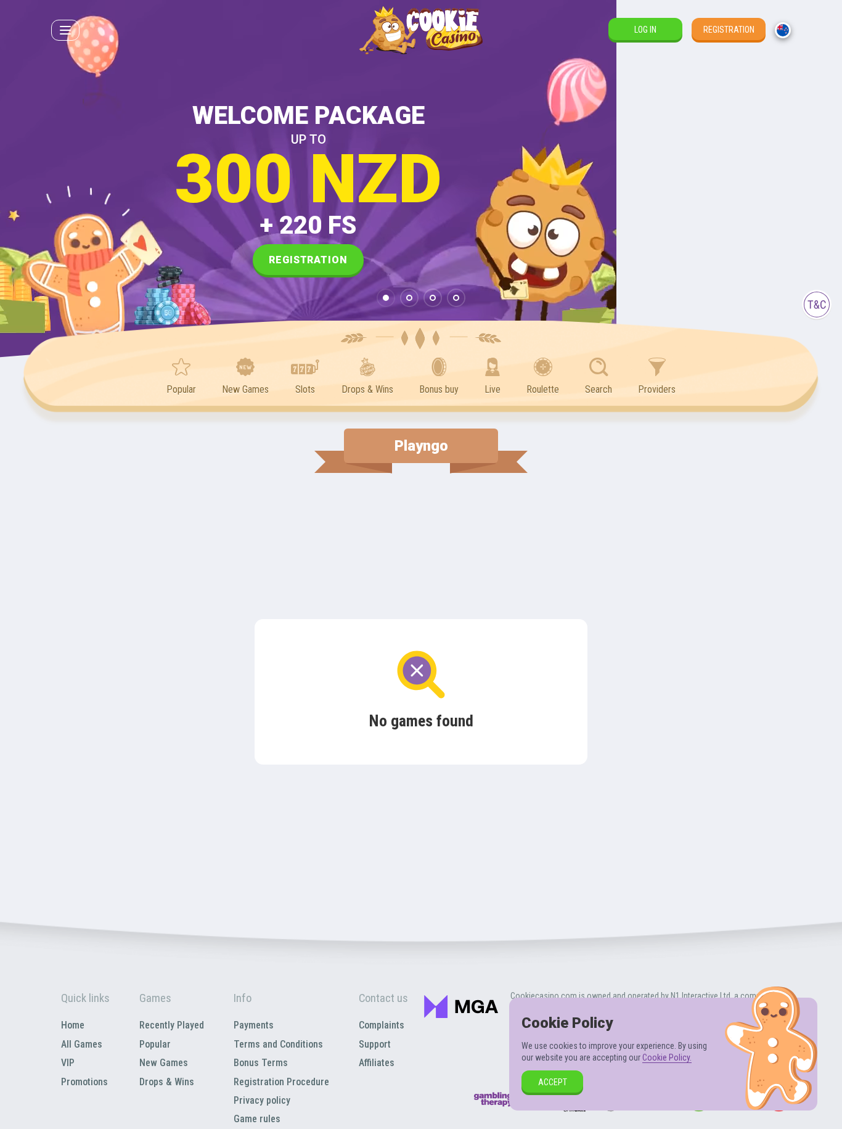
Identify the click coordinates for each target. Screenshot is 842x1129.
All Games (81, 1044)
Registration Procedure (281, 1082)
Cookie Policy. (667, 1057)
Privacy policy (262, 1100)
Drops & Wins (166, 1082)
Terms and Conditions (278, 1044)
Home (72, 1025)
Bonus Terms (261, 1063)
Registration (728, 30)
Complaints (381, 1025)
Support (375, 1044)
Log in (645, 30)
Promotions (84, 1082)
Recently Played (171, 1025)
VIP (68, 1063)
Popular (155, 1044)
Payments (254, 1025)
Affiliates (376, 1063)
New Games (163, 1063)
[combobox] (783, 30)
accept (552, 1082)
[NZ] (783, 30)
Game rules (257, 1119)
